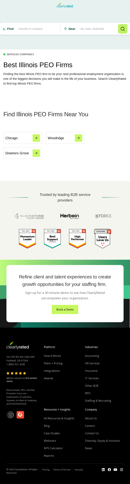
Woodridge (56, 138)
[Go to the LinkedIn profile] (103, 470)
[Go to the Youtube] (109, 470)
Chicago (11, 138)
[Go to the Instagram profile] (122, 470)
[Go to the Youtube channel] (115, 470)
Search (122, 29)
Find (10, 29)
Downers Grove (17, 153)
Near (72, 29)
